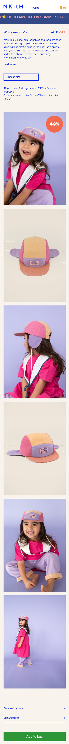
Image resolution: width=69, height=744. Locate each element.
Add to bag (34, 737)
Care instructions (13, 708)
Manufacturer (11, 717)
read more (10, 64)
